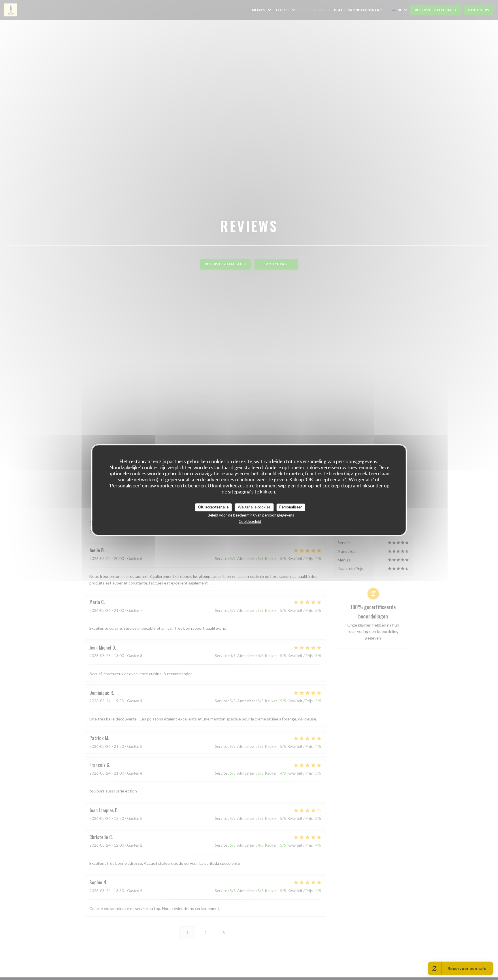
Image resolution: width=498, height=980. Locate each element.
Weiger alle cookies (254, 507)
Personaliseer (290, 507)
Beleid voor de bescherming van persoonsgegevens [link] (251, 515)
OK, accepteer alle (213, 507)
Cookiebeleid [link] (250, 521)
